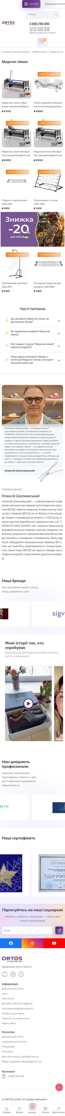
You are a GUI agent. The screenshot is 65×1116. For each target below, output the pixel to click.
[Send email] (59, 930)
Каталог (33, 3)
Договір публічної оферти (17, 1003)
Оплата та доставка (13, 1013)
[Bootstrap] (32, 959)
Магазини (7, 1051)
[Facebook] (11, 943)
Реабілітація (39, 51)
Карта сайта (9, 1023)
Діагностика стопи (12, 988)
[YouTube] (5, 974)
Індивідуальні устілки (14, 1041)
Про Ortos (8, 998)
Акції (5, 993)
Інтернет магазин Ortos (15, 51)
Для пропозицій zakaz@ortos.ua (20, 1056)
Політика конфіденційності (17, 1008)
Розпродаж (8, 1046)
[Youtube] (54, 943)
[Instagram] (32, 943)
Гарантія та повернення (16, 1018)
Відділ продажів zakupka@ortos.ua (21, 1061)
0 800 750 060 (39, 23)
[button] (32, 1110)
